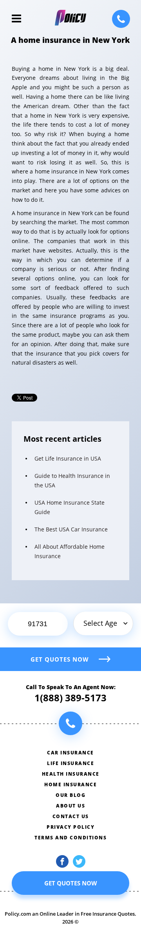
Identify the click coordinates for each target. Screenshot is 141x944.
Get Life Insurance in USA (67, 458)
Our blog (70, 795)
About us (70, 805)
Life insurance (70, 763)
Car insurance (70, 752)
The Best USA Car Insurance (71, 529)
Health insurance (70, 774)
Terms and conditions (70, 837)
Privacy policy (70, 827)
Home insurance (70, 784)
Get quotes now (60, 659)
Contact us (70, 816)
